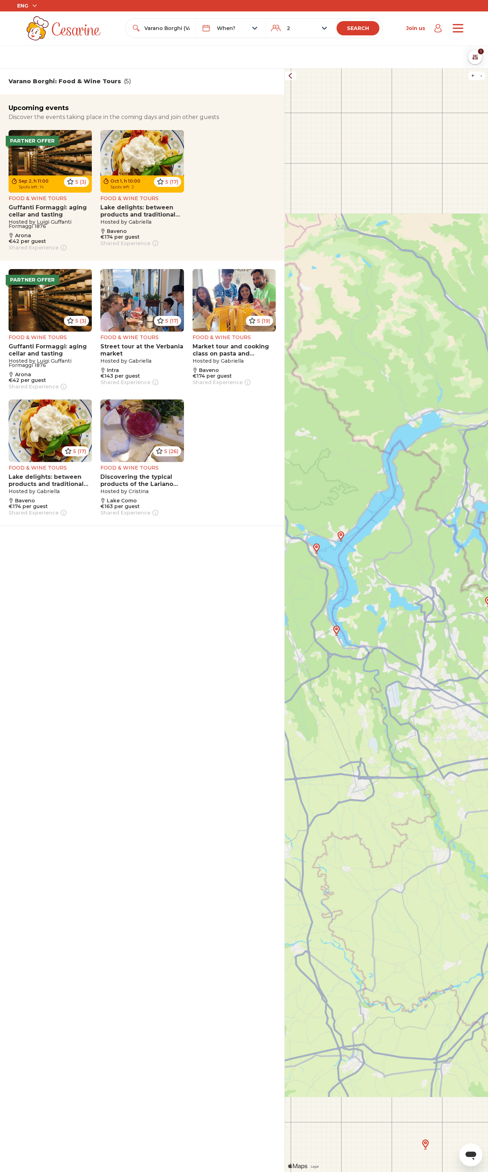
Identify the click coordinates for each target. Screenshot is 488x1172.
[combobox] (167, 28)
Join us (415, 28)
